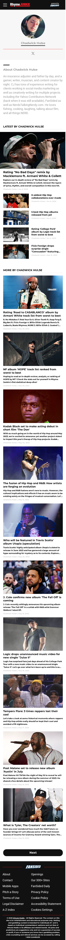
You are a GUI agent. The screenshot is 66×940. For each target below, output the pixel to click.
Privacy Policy (40, 892)
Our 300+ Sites (40, 880)
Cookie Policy (39, 898)
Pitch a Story (11, 892)
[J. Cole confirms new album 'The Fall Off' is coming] (33, 587)
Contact (8, 880)
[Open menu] (5, 5)
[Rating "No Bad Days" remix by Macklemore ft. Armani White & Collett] (33, 161)
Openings (37, 874)
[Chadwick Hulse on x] (33, 53)
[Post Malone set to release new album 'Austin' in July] (33, 758)
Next (33, 852)
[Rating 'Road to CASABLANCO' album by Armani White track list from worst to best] (33, 303)
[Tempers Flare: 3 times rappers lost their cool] (33, 701)
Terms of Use (11, 898)
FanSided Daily (40, 886)
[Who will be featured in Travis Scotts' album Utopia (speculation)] (33, 530)
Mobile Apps (10, 886)
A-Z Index (9, 909)
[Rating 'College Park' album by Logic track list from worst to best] (33, 234)
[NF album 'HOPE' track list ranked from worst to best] (33, 360)
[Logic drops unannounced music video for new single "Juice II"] (33, 644)
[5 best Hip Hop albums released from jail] (33, 218)
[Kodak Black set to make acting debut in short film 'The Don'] (33, 416)
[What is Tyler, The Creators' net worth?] (33, 813)
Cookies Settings (42, 909)
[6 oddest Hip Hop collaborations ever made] (33, 201)
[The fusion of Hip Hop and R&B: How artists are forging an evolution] (33, 473)
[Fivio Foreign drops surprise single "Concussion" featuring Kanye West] (33, 251)
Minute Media (19, 918)
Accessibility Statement (46, 903)
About (6, 874)
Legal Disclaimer (13, 903)
